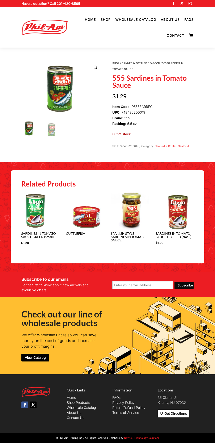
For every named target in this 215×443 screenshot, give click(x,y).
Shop (106, 19)
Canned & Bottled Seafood (141, 63)
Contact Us (75, 418)
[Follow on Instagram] (190, 3)
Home (90, 19)
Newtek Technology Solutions (141, 437)
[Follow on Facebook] (173, 3)
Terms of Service (125, 413)
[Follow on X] (181, 3)
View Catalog (35, 357)
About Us (170, 19)
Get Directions (175, 413)
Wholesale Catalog (135, 19)
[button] (95, 67)
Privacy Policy (123, 402)
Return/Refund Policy (128, 407)
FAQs (189, 19)
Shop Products (78, 402)
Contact (175, 35)
